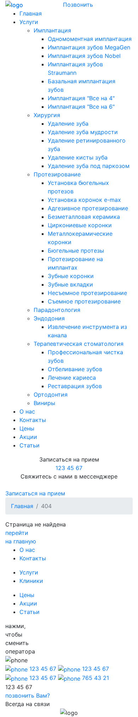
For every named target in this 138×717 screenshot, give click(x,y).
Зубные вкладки (70, 284)
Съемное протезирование (84, 301)
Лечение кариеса (72, 377)
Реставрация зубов (75, 386)
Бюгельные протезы (76, 250)
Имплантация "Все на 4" (81, 98)
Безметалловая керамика (84, 216)
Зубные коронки (71, 275)
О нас (27, 411)
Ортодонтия (51, 394)
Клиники (31, 580)
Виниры (44, 402)
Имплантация (52, 30)
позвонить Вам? (27, 695)
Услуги (28, 21)
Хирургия (47, 115)
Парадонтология (57, 309)
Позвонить (78, 4)
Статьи (29, 445)
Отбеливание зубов (75, 369)
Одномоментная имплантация (90, 38)
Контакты (32, 419)
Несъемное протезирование (87, 292)
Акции (28, 436)
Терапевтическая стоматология (78, 343)
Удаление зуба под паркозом (89, 165)
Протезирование (57, 174)
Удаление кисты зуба (78, 157)
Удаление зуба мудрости (83, 131)
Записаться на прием (35, 493)
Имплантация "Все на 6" (81, 106)
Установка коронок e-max (84, 199)
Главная (30, 13)
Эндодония (49, 318)
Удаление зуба (68, 123)
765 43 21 (94, 677)
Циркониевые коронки (80, 225)
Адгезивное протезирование (88, 208)
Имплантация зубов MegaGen (89, 47)
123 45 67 (69, 467)
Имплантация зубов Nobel (84, 55)
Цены (26, 428)
